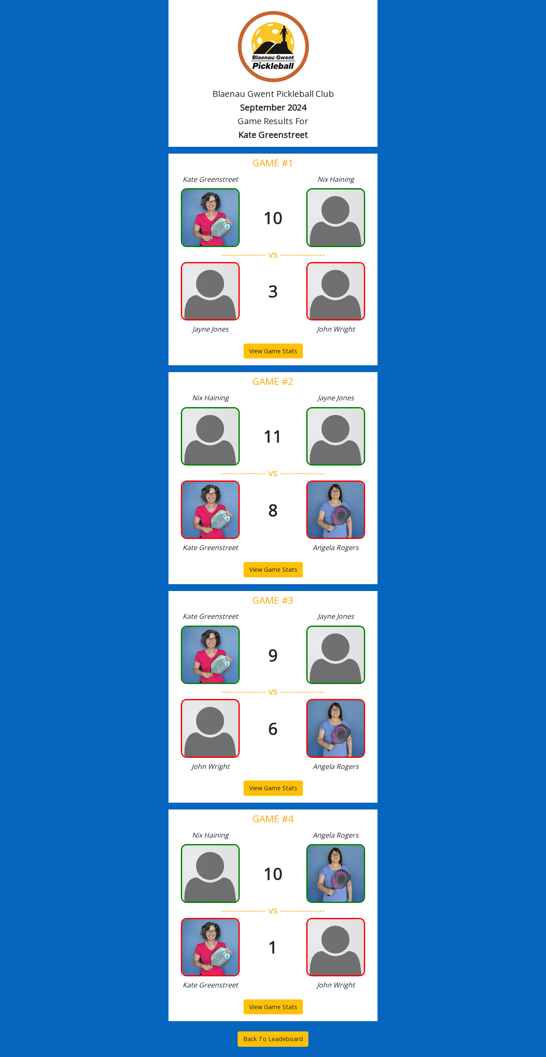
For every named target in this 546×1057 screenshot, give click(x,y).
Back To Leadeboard (273, 1039)
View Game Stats (273, 351)
